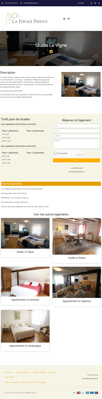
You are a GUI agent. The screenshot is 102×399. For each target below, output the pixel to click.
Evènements (52, 372)
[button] (64, 18)
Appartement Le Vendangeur (25, 346)
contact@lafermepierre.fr (76, 171)
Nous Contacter (10, 377)
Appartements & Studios (22, 372)
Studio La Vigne (25, 252)
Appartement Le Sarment (25, 300)
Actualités (81, 3)
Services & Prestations (40, 372)
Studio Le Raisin (76, 258)
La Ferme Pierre (8, 372)
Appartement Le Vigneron (77, 301)
